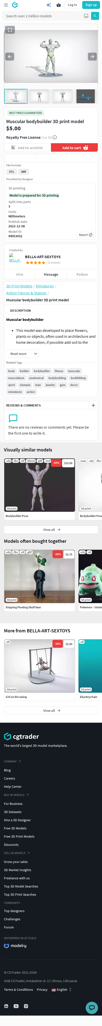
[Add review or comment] (93, 405)
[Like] (19, 158)
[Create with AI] (49, 5)
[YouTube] (16, 1006)
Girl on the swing (16, 697)
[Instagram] (26, 1006)
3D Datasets (13, 812)
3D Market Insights (17, 870)
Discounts (11, 844)
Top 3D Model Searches (21, 886)
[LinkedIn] (6, 1006)
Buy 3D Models (14, 795)
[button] (86, 16)
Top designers (14, 911)
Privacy (42, 989)
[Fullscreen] (10, 30)
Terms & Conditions (18, 989)
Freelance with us (17, 878)
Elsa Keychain (88, 697)
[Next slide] (92, 57)
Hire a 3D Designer (17, 820)
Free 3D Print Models (19, 836)
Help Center (13, 786)
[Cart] (59, 5)
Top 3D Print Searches (20, 894)
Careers (9, 778)
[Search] (95, 16)
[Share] (82, 158)
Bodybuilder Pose (17, 516)
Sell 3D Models (15, 853)
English (59, 989)
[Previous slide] (9, 57)
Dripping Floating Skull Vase (23, 607)
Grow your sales (16, 861)
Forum (9, 927)
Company (10, 761)
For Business (13, 803)
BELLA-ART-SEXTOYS (43, 256)
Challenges (12, 919)
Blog (7, 770)
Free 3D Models (15, 828)
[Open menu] (6, 5)
